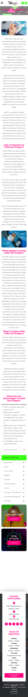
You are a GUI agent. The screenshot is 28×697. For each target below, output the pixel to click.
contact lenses (8, 471)
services (6, 467)
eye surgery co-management (12, 492)
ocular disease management (12, 496)
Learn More (14, 519)
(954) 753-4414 (14, 614)
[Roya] (14, 694)
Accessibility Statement (9, 687)
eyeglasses (7, 475)
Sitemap (14, 689)
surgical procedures (9, 484)
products (6, 488)
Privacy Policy (22, 687)
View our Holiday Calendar (14, 675)
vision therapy (8, 462)
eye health (7, 479)
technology (7, 501)
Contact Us (14, 543)
